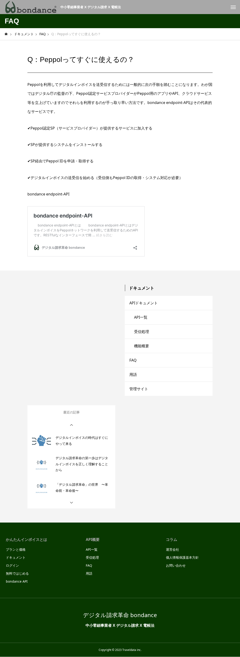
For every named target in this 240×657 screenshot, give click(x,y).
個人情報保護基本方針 (182, 557)
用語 (133, 374)
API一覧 (140, 317)
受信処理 (141, 331)
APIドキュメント (143, 303)
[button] (71, 425)
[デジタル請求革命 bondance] (31, 7)
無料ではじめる (17, 573)
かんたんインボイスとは (26, 539)
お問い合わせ (176, 565)
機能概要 (141, 345)
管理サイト (138, 388)
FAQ (133, 360)
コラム (171, 539)
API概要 (93, 539)
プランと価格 (16, 549)
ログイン (12, 565)
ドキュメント (16, 557)
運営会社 (172, 549)
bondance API (17, 581)
